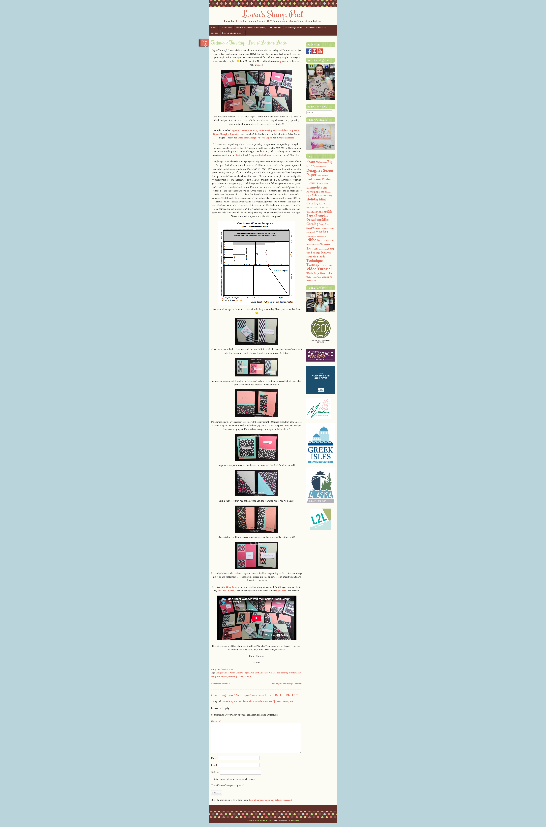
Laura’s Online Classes (233, 33)
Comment (216, 721)
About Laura (226, 27)
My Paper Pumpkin (319, 213)
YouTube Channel (226, 590)
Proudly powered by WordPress (258, 820)
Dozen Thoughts (242, 672)
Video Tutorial (233, 587)
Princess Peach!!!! (220, 683)
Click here (281, 590)
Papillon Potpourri (327, 228)
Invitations (316, 208)
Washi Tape (312, 273)
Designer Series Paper (225, 672)
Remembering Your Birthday (288, 672)
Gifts (321, 191)
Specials (214, 33)
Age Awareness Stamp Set (244, 130)
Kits (322, 207)
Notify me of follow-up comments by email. (234, 779)
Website (215, 772)
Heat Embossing (325, 195)
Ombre (321, 224)
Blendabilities (320, 166)
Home (214, 27)
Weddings (327, 277)
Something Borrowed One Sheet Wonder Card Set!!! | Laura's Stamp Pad (257, 701)
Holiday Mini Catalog (316, 201)
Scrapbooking (322, 249)
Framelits (314, 187)
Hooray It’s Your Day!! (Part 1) (286, 683)
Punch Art (310, 232)
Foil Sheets (323, 183)
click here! (280, 649)
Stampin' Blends (315, 256)
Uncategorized (227, 669)
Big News (323, 162)
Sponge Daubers (321, 252)
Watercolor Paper (313, 277)
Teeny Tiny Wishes (327, 265)
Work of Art (311, 280)
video (259, 65)
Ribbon (312, 240)
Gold (315, 195)
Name (214, 758)
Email (214, 765)
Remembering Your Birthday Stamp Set (277, 130)
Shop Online (276, 27)
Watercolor (326, 273)
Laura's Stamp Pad (273, 14)
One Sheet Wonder (267, 672)
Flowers (312, 183)
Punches (321, 232)
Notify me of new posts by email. (229, 785)
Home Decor (323, 204)
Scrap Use (215, 676)
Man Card (254, 672)
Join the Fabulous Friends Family (251, 27)
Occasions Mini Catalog (317, 221)
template (280, 61)
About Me (313, 162)
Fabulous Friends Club (316, 27)
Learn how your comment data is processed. (270, 800)
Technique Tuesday (229, 676)
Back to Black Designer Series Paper (254, 137)
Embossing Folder (318, 179)
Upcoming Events (293, 27)
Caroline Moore (294, 820)
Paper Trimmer (286, 137)
